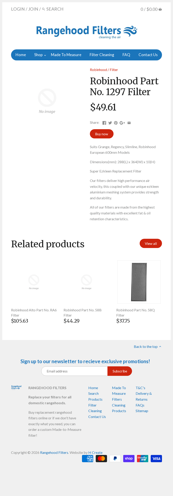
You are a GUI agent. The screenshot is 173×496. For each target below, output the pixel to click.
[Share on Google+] (122, 122)
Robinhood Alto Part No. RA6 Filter (34, 312)
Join (33, 8)
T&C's (140, 388)
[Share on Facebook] (104, 122)
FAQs (140, 405)
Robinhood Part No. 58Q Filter (135, 312)
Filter (114, 69)
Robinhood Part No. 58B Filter (83, 312)
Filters (117, 399)
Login (18, 8)
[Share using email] (129, 122)
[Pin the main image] (116, 122)
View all (151, 243)
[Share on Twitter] (110, 122)
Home (93, 388)
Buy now (101, 134)
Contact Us (97, 416)
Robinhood (98, 69)
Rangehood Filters (54, 452)
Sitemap (142, 411)
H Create (95, 452)
